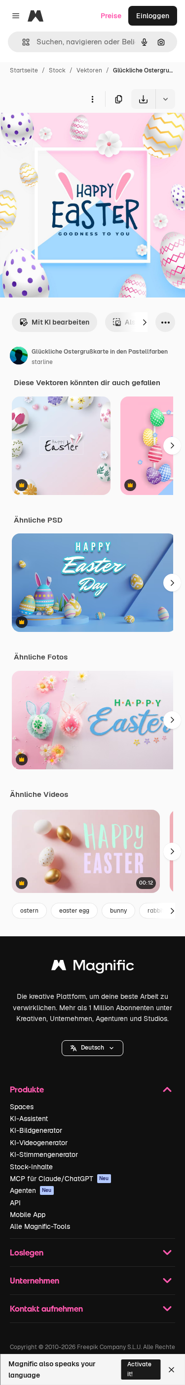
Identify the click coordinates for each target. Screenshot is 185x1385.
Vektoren (89, 70)
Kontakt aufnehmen (46, 1308)
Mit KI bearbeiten (60, 322)
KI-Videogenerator (39, 1142)
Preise (111, 15)
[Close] (171, 1370)
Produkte (27, 1089)
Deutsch (92, 1048)
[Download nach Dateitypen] (165, 99)
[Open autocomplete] (22, 42)
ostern (29, 911)
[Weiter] (144, 322)
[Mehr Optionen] (92, 99)
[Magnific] (92, 967)
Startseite (24, 70)
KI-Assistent (29, 1118)
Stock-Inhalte (31, 1166)
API (15, 1202)
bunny (118, 911)
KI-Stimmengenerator (44, 1154)
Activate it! (139, 1369)
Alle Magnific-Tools (40, 1226)
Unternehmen (34, 1280)
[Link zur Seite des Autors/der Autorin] (19, 357)
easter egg (74, 911)
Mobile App (27, 1214)
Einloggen (152, 15)
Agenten (31, 1190)
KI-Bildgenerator (36, 1130)
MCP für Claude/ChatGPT (59, 1178)
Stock (57, 70)
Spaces (22, 1106)
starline (42, 362)
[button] (92, 1048)
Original (63, 131)
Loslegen (26, 1252)
